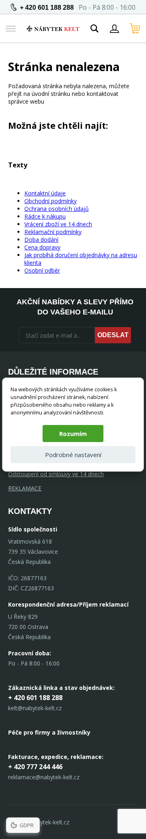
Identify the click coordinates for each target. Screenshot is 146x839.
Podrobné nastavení (73, 455)
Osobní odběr (42, 270)
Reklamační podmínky (53, 232)
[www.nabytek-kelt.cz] (53, 28)
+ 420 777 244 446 (35, 766)
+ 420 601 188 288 (47, 7)
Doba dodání (41, 239)
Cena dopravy (42, 247)
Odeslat (113, 335)
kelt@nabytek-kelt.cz (35, 708)
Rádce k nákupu (45, 216)
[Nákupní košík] (135, 28)
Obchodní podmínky (50, 201)
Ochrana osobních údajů (56, 208)
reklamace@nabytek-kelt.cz (43, 777)
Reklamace (24, 488)
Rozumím (73, 433)
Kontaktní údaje (45, 193)
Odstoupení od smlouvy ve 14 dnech (56, 474)
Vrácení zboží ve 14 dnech (58, 224)
